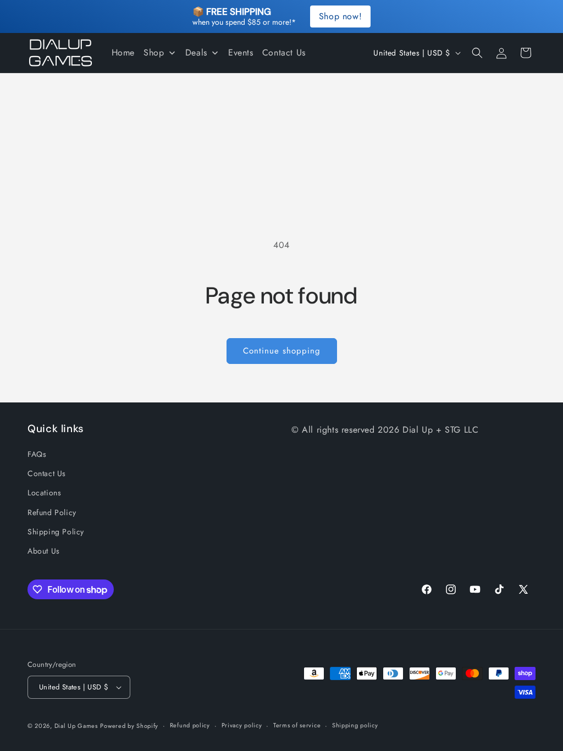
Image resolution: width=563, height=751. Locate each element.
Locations (44, 492)
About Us (43, 550)
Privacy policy (242, 725)
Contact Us (46, 473)
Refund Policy (51, 512)
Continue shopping (282, 351)
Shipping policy (355, 725)
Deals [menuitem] (196, 52)
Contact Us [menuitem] (284, 52)
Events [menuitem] (240, 52)
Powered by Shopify (129, 725)
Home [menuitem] (123, 52)
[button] (477, 53)
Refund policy (190, 725)
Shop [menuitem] (153, 52)
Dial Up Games (76, 725)
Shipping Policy (55, 531)
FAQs (36, 454)
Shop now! (340, 16)
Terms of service (297, 725)
